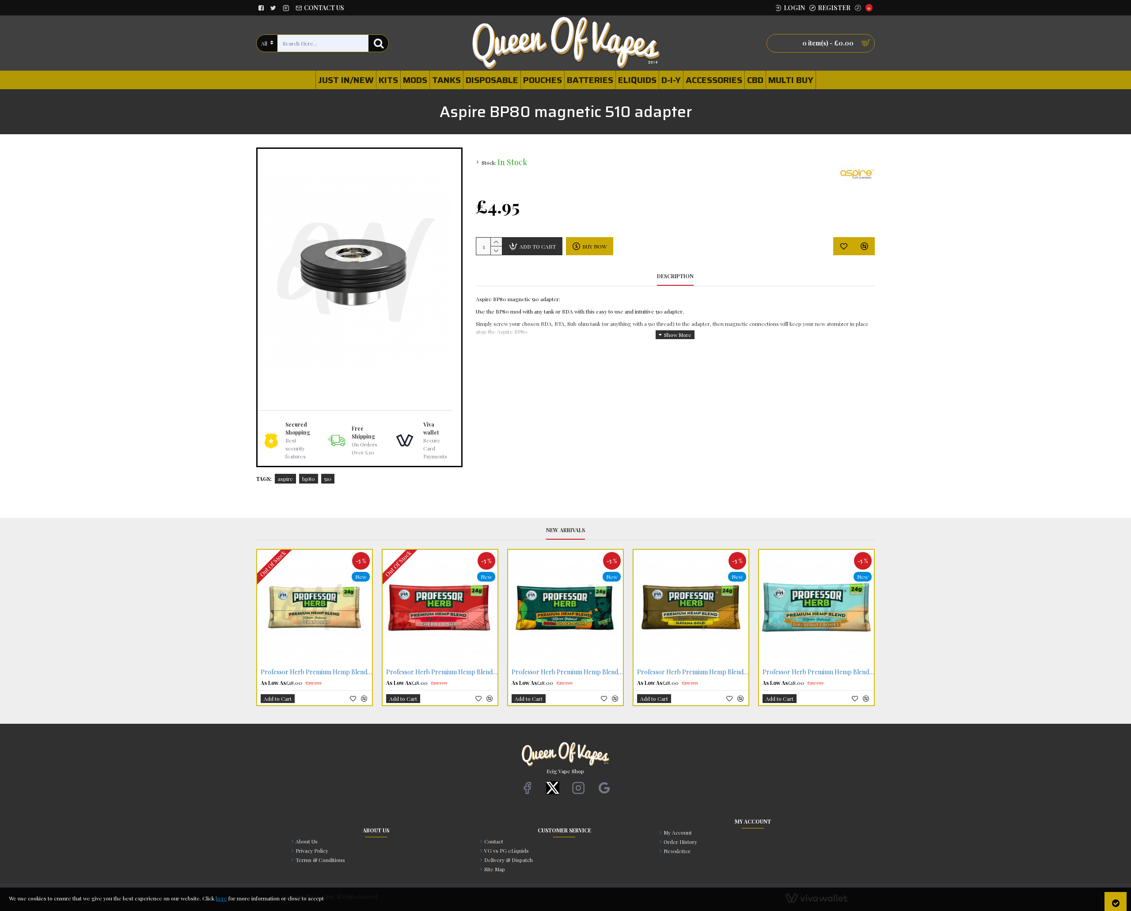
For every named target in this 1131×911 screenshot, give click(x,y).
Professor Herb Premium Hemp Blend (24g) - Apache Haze (567, 672)
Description (675, 276)
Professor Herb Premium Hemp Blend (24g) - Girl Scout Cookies (818, 672)
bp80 (308, 478)
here (221, 898)
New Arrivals (565, 530)
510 (327, 478)
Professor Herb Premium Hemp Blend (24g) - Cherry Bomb (441, 672)
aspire (285, 478)
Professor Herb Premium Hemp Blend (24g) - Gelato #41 (316, 672)
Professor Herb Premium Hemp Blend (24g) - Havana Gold (692, 672)
